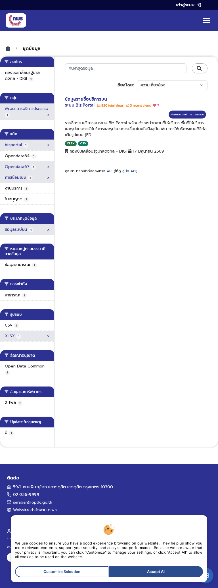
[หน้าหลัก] (16, 20)
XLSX (71, 143)
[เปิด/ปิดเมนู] (206, 20)
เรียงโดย (124, 85)
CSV (83, 143)
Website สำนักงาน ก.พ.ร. (35, 510)
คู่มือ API (129, 171)
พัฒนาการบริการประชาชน (187, 114)
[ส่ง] (199, 68)
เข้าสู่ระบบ (185, 5)
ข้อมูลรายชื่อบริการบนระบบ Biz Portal (86, 102)
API (109, 171)
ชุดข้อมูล (31, 48)
